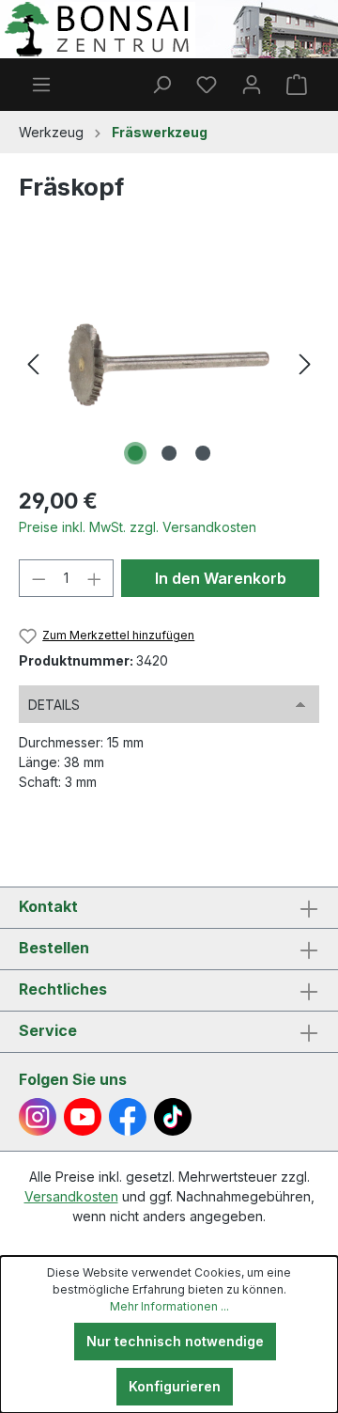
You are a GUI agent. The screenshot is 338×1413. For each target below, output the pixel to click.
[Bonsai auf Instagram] (37, 1117)
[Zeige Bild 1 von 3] (135, 453)
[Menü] (41, 84)
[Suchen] (161, 84)
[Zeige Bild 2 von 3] (169, 453)
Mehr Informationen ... (169, 1306)
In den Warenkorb (220, 578)
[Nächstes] (305, 364)
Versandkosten (71, 1196)
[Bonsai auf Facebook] (127, 1117)
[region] (169, 364)
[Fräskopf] (168, 364)
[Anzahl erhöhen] (95, 578)
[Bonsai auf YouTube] (82, 1117)
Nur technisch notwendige (175, 1341)
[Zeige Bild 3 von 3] (202, 453)
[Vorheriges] (33, 364)
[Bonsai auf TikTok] (173, 1117)
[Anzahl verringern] (38, 578)
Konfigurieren (175, 1386)
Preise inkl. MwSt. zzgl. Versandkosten (137, 527)
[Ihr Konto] (251, 84)
